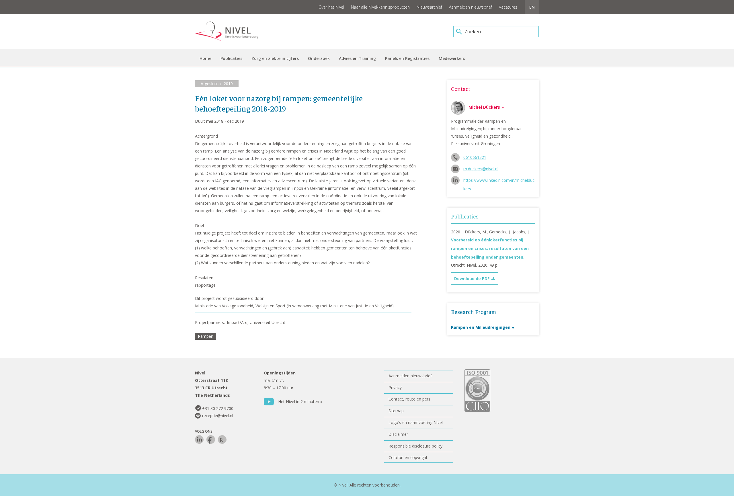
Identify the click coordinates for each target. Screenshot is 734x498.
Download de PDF (471, 278)
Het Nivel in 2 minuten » (300, 401)
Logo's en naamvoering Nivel (416, 422)
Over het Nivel (331, 7)
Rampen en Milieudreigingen (480, 327)
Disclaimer (398, 434)
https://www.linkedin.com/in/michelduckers (498, 181)
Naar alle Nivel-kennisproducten (380, 7)
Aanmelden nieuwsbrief (470, 7)
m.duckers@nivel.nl (480, 168)
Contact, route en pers (409, 399)
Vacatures (508, 7)
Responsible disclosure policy (415, 446)
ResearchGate (222, 439)
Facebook (210, 439)
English (532, 7)
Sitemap (396, 410)
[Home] (231, 32)
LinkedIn (199, 439)
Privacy (395, 387)
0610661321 (474, 157)
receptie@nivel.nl (217, 415)
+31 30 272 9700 (217, 408)
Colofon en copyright (408, 457)
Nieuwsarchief (429, 7)
